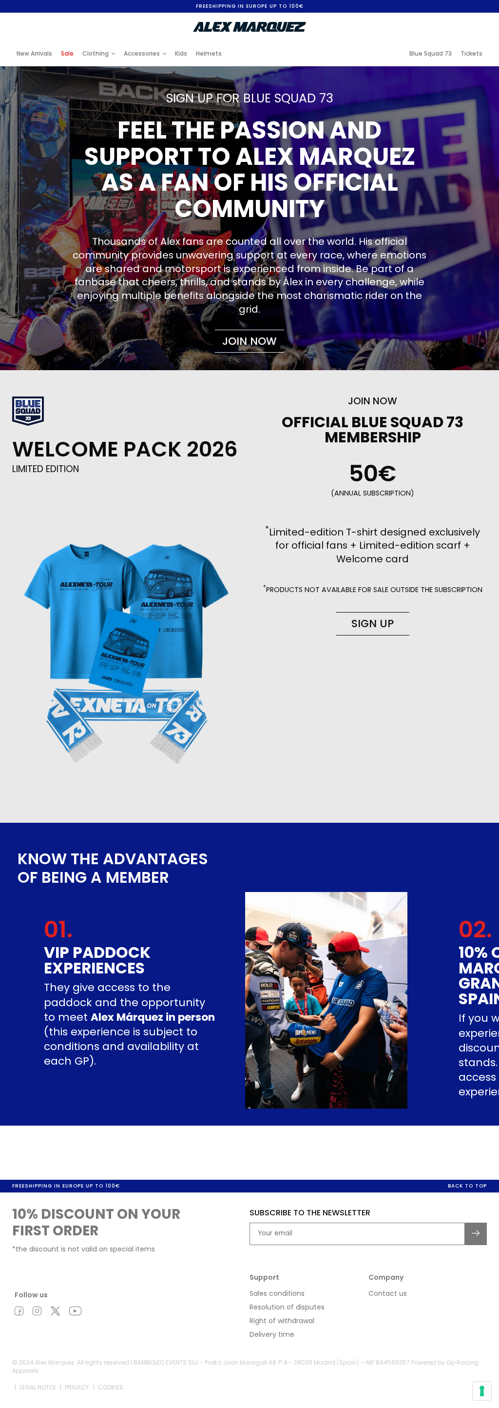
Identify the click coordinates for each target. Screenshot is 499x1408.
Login (406, 20)
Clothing (95, 53)
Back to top (467, 1186)
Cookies (110, 1387)
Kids (181, 53)
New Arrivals (34, 53)
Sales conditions (277, 1293)
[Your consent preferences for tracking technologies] (482, 1391)
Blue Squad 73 (430, 53)
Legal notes (37, 1387)
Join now (249, 341)
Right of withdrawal (282, 1321)
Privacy (77, 1387)
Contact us (387, 1293)
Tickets (471, 53)
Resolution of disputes (287, 1307)
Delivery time (272, 1334)
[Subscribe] (476, 1234)
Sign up (372, 623)
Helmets (209, 53)
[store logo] (249, 27)
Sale (67, 53)
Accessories (142, 53)
